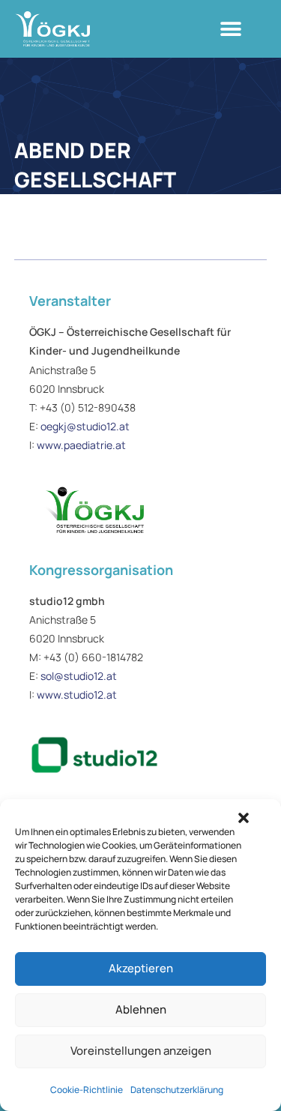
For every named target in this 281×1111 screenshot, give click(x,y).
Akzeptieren (141, 968)
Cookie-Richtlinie (86, 1089)
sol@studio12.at (78, 676)
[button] (243, 817)
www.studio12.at (77, 694)
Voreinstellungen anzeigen (140, 1051)
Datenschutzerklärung (176, 1089)
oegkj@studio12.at (85, 426)
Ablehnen (140, 1009)
